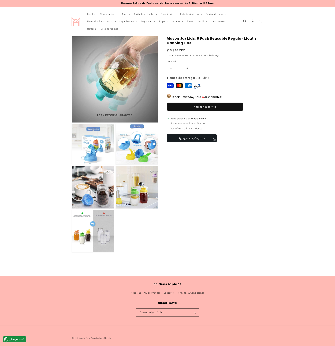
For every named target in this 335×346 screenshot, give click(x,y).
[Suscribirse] (195, 313)
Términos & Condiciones (190, 292)
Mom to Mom (85, 338)
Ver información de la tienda (186, 128)
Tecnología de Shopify (101, 338)
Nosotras (136, 292)
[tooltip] (214, 139)
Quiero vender (152, 292)
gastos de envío (178, 55)
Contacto (168, 292)
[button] (108, 14)
